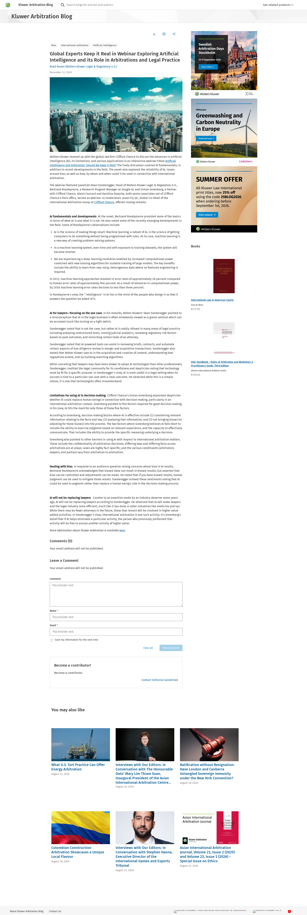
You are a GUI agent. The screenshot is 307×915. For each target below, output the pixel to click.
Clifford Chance (104, 202)
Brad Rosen (57, 66)
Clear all (148, 647)
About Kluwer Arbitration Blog (26, 911)
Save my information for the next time (76, 639)
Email (54, 625)
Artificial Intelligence (105, 45)
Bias (53, 45)
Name (54, 610)
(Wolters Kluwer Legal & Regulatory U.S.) (91, 66)
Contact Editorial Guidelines (159, 680)
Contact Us (55, 911)
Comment (55, 578)
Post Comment (171, 647)
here (122, 530)
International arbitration (74, 45)
